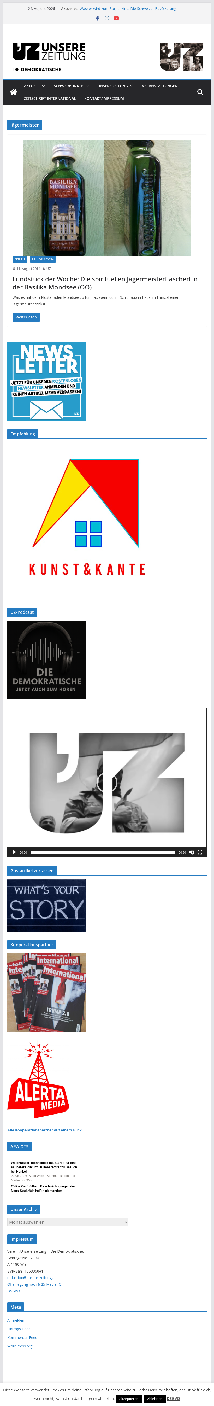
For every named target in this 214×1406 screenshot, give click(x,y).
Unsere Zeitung (112, 85)
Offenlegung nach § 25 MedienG (34, 1284)
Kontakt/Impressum (104, 98)
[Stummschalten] (191, 852)
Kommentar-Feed (22, 1337)
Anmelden (15, 1320)
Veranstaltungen (160, 85)
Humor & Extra (43, 259)
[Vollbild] (200, 852)
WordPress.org (19, 1346)
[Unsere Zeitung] (107, 40)
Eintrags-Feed (19, 1328)
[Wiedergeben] (14, 852)
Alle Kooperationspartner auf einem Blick (44, 1130)
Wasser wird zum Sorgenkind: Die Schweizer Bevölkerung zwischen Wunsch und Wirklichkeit (128, 11)
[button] (42, 86)
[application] (106, 782)
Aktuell (32, 85)
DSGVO (13, 1290)
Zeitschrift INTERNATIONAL (50, 98)
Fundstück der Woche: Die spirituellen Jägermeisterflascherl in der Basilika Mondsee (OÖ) (105, 283)
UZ (48, 268)
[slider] (102, 852)
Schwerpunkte (68, 85)
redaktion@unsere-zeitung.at (31, 1277)
